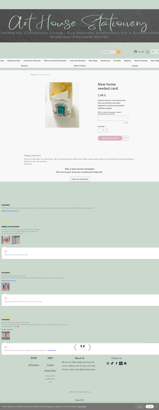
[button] (148, 51)
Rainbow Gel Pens (11, 280)
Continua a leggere (105, 108)
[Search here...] (118, 52)
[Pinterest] (125, 363)
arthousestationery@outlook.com (50, 379)
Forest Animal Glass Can (13, 211)
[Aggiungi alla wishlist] (125, 138)
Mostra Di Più (52, 350)
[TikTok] (112, 363)
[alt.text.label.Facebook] (116, 363)
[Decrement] (99, 130)
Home (32, 74)
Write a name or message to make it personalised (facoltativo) (109, 113)
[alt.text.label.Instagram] (107, 363)
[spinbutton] (103, 130)
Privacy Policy (81, 406)
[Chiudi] (156, 406)
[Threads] (120, 363)
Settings (139, 407)
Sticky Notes (10, 329)
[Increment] (106, 130)
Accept (149, 407)
